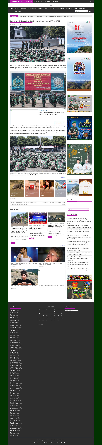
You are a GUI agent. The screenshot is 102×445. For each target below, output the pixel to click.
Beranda (17, 8)
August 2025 (13, 330)
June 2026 (12, 314)
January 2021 (13, 422)
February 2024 (13, 360)
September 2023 (14, 368)
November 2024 (14, 345)
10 (62, 313)
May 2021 (12, 415)
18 (39, 318)
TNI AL (51, 8)
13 (47, 315)
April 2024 (12, 357)
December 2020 (14, 423)
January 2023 (13, 382)
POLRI (56, 8)
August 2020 (13, 430)
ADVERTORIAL (82, 8)
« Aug (38, 324)
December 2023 (14, 363)
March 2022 (13, 398)
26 (43, 320)
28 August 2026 (15, 226)
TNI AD (46, 8)
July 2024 (12, 352)
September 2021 (14, 408)
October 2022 (13, 387)
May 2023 (12, 375)
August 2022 (13, 390)
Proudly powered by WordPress (42, 442)
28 (50, 320)
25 (39, 320)
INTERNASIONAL (32, 8)
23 (58, 318)
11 (39, 315)
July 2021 (12, 412)
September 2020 (14, 428)
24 (62, 318)
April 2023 (12, 377)
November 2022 (14, 385)
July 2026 (12, 312)
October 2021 (13, 407)
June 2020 (12, 433)
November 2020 (14, 425)
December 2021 (14, 403)
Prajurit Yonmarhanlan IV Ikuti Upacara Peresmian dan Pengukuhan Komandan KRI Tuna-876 (23, 203)
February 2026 (13, 320)
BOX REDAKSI (18, 11)
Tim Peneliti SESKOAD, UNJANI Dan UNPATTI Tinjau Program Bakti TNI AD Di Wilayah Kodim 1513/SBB (78, 248)
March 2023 (13, 378)
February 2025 (13, 340)
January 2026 (13, 322)
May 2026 (12, 315)
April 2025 (12, 337)
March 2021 (13, 418)
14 (50, 315)
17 (62, 315)
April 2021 (12, 417)
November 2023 (14, 365)
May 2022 (12, 395)
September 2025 (14, 329)
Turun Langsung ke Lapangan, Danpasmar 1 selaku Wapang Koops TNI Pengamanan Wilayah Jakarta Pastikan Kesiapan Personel (79, 242)
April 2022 (12, 397)
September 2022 (14, 388)
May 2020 (12, 435)
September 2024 (14, 348)
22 (54, 318)
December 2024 (14, 344)
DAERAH (40, 8)
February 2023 (13, 380)
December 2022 (14, 383)
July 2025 (12, 332)
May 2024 (12, 355)
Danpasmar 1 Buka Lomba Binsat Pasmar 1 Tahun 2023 (53, 203)
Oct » (42, 324)
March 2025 (13, 339)
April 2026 (12, 317)
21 (50, 318)
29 (54, 320)
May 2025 (12, 335)
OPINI (75, 8)
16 (58, 315)
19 (43, 318)
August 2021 (13, 410)
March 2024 (13, 358)
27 (47, 320)
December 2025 (14, 324)
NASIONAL (23, 8)
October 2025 (13, 327)
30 (58, 320)
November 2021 (14, 405)
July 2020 (12, 432)
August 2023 (13, 370)
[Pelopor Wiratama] (12, 8)
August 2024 (13, 350)
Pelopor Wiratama (23, 226)
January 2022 (13, 402)
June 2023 (12, 373)
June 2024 (12, 353)
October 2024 (13, 347)
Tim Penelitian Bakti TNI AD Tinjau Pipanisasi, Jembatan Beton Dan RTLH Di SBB (53, 1)
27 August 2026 (33, 225)
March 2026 (13, 319)
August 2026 (13, 310)
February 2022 (13, 400)
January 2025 (13, 342)
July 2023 (12, 372)
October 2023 (13, 367)
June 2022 (12, 393)
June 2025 (12, 334)
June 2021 (12, 413)
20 (47, 318)
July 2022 (12, 392)
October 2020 (13, 427)
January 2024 (13, 362)
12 (43, 315)
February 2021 (13, 420)
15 (54, 315)
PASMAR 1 (13, 198)
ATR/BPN (62, 8)
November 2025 (14, 325)
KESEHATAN (69, 8)
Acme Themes (64, 442)
